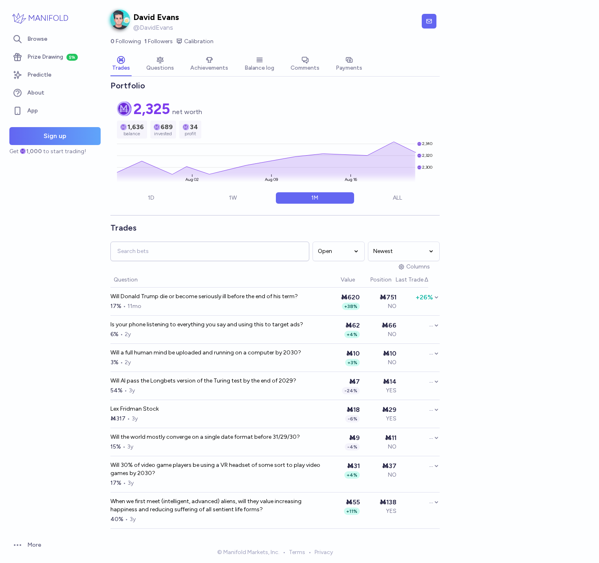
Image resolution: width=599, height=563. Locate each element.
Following (125, 41)
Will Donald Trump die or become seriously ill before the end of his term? (204, 296)
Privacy (324, 552)
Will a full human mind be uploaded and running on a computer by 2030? (205, 352)
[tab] (121, 64)
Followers (158, 41)
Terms (297, 552)
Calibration (199, 41)
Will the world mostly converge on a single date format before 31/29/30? (205, 436)
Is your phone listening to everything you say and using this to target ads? (206, 324)
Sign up (55, 136)
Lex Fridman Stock (134, 408)
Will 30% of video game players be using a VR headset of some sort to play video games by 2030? (215, 469)
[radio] (151, 198)
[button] (336, 280)
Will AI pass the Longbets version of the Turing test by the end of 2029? (203, 380)
